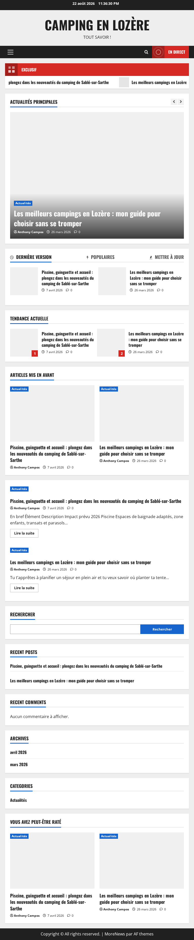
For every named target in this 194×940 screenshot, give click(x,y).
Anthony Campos (30, 232)
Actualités (23, 203)
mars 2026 (19, 764)
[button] (10, 52)
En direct (176, 52)
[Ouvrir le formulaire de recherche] (146, 52)
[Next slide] (181, 102)
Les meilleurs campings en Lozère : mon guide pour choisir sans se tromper (112, 281)
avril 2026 (18, 752)
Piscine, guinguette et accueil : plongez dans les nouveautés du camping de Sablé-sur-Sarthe (24, 281)
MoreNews (115, 934)
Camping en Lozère (97, 24)
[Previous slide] (174, 102)
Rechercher (22, 614)
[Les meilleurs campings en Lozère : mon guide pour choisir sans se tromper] (97, 175)
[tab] (31, 258)
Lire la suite (26, 534)
